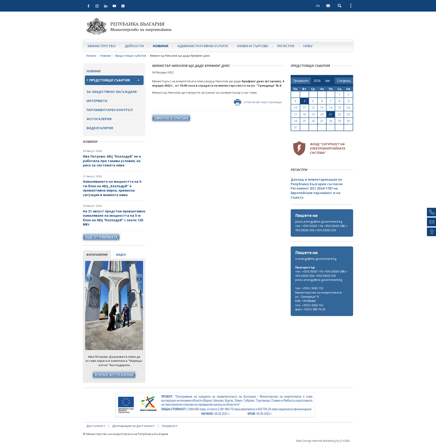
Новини (160, 46)
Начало (91, 56)
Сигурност (170, 426)
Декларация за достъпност (133, 426)
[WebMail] (328, 5)
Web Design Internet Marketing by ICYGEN (323, 441)
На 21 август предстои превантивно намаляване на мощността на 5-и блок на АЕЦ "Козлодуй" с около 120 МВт (114, 218)
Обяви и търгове (252, 46)
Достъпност (95, 426)
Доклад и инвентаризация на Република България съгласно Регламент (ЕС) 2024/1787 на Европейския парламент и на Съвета (317, 188)
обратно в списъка (171, 118)
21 (330, 114)
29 (339, 121)
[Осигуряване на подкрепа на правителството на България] (215, 405)
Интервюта (97, 101)
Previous (89, 278)
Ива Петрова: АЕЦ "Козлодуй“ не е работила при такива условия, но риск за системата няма (112, 160)
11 (304, 107)
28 (330, 121)
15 (339, 107)
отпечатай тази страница (263, 102)
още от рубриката (101, 237)
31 (295, 127)
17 (295, 114)
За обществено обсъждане (112, 92)
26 (313, 121)
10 (295, 107)
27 (321, 121)
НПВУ (308, 46)
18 (304, 114)
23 (348, 114)
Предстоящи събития (130, 56)
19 (313, 114)
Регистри (285, 46)
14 (330, 107)
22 (339, 114)
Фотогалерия (99, 119)
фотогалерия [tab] (96, 255)
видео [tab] (121, 255)
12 (313, 107)
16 (348, 107)
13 (321, 107)
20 (321, 114)
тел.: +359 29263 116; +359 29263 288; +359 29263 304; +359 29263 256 (321, 228)
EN (318, 6)
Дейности (134, 46)
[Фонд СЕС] (319, 148)
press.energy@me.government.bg (318, 221)
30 (348, 121)
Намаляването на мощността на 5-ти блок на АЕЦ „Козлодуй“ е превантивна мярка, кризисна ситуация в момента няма (113, 188)
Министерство (102, 46)
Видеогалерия (100, 128)
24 (295, 121)
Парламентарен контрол (110, 110)
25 (304, 121)
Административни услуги (202, 46)
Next (139, 278)
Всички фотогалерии (114, 375)
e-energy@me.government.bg (315, 259)
